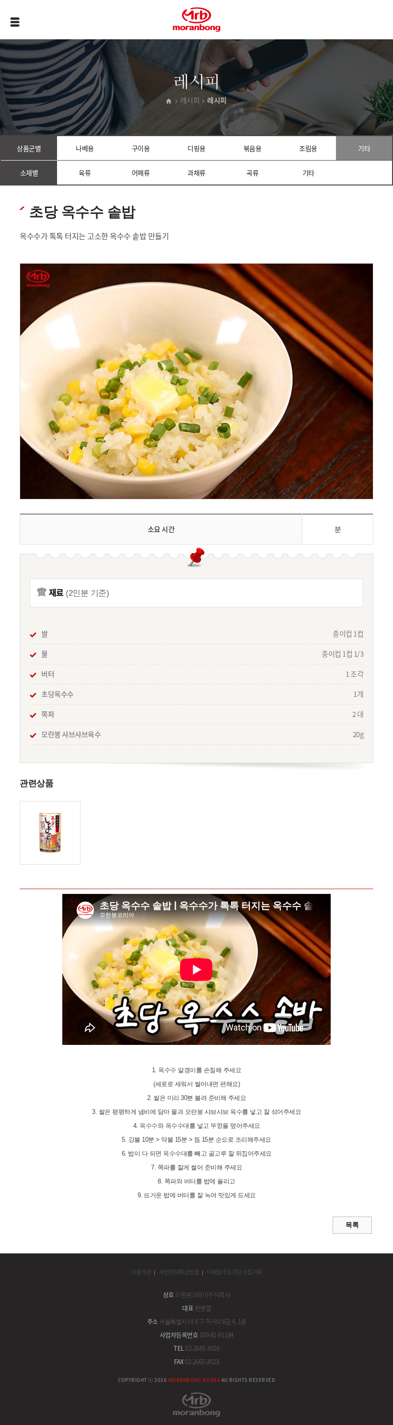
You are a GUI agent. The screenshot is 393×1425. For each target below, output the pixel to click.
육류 (85, 172)
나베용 (85, 148)
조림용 (308, 148)
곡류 (252, 172)
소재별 (29, 172)
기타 (364, 148)
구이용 (141, 148)
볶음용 (252, 148)
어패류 (141, 172)
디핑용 (196, 148)
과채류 (196, 172)
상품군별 (29, 148)
